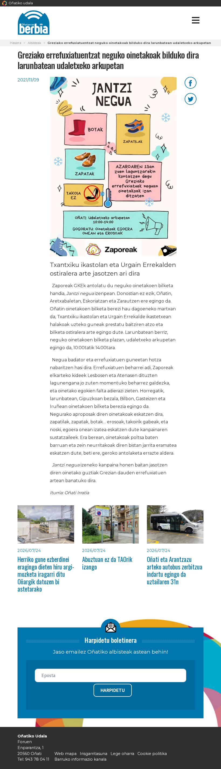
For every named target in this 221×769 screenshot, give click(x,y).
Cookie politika (152, 753)
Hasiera (15, 43)
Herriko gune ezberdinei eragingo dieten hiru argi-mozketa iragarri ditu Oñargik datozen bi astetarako (46, 574)
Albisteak (34, 43)
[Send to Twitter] (190, 98)
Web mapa (65, 753)
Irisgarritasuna (93, 753)
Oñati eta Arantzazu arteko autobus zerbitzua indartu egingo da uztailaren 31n (174, 570)
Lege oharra (122, 753)
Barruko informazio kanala (80, 759)
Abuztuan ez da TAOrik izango (107, 563)
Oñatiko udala (20, 3)
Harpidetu (113, 690)
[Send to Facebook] (190, 82)
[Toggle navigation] (195, 21)
